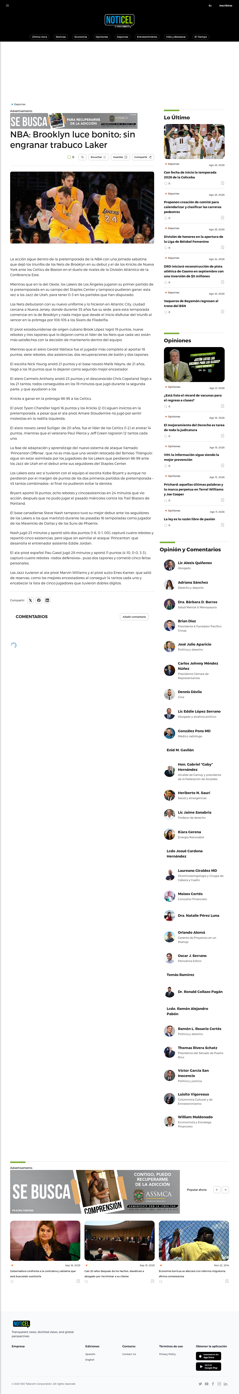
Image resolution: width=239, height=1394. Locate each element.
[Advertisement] (119, 67)
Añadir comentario (134, 616)
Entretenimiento (147, 36)
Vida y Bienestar (176, 36)
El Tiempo (201, 36)
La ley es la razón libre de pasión (189, 519)
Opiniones (102, 36)
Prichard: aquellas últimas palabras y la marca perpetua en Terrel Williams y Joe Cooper (193, 489)
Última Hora (39, 36)
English (89, 1359)
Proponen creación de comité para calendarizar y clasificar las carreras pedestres (192, 207)
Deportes (122, 36)
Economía (81, 36)
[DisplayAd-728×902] (82, 121)
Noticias (61, 36)
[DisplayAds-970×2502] (95, 1192)
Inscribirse (225, 5)
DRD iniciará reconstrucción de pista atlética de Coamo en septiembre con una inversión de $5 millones (194, 271)
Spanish (90, 1354)
